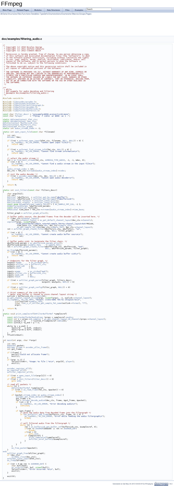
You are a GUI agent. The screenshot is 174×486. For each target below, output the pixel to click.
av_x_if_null (30, 303)
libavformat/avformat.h (26, 104)
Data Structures (10, 14)
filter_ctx (22, 264)
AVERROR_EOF (70, 429)
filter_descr (22, 114)
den (45, 225)
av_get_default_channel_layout (55, 220)
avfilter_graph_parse (30, 280)
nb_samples (35, 319)
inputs (27, 202)
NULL (65, 141)
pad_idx (21, 266)
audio (69, 317)
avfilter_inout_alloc (45, 201)
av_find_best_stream (24, 160)
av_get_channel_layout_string (22, 298)
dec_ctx (31, 121)
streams (31, 171)
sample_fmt (57, 227)
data (60, 321)
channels (86, 220)
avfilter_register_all (18, 372)
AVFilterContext (11, 123)
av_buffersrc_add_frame (37, 414)
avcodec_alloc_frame (36, 347)
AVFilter (11, 197)
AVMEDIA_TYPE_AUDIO (55, 160)
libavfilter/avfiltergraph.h (28, 105)
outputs (27, 201)
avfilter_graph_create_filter (29, 229)
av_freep (11, 460)
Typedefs (44, 14)
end (18, 377)
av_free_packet (19, 448)
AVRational (12, 210)
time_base (78, 210)
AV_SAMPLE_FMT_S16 (64, 204)
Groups (82, 14)
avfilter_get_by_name (44, 197)
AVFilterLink (20, 208)
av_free (11, 250)
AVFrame (11, 347)
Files (19, 14)
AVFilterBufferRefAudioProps (28, 317)
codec (62, 171)
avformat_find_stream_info (32, 150)
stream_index (30, 395)
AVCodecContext (18, 121)
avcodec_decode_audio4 (33, 400)
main (9, 340)
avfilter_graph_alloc (34, 213)
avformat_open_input (29, 141)
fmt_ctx (33, 119)
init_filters (21, 190)
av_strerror (18, 467)
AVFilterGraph (10, 127)
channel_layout (30, 218)
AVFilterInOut (14, 201)
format (75, 303)
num (29, 225)
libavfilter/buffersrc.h (26, 111)
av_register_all (15, 370)
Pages (88, 14)
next (19, 268)
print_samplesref (24, 314)
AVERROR (39, 429)
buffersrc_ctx (28, 125)
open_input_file (23, 132)
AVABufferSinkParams (17, 206)
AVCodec (11, 137)
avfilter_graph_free (17, 453)
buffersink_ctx (29, 123)
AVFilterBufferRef (43, 314)
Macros (75, 14)
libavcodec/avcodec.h (24, 102)
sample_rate (65, 225)
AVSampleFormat (26, 204)
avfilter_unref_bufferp (41, 439)
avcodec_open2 (26, 176)
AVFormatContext (18, 119)
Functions (26, 14)
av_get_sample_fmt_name (29, 227)
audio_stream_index (24, 128)
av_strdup (36, 263)
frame (19, 347)
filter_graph (25, 127)
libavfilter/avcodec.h (25, 107)
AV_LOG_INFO (27, 300)
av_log (15, 142)
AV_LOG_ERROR (32, 142)
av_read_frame (31, 390)
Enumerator (66, 14)
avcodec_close (19, 457)
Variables (35, 14)
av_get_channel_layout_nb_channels (62, 319)
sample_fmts (41, 204)
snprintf (11, 222)
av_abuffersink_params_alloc (44, 243)
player (19, 116)
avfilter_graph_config (30, 287)
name (19, 263)
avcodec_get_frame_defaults (30, 397)
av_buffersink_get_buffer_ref (46, 427)
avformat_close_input (18, 459)
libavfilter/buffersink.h (27, 109)
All (1, 14)
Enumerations (55, 14)
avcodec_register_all (18, 369)
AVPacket (11, 346)
